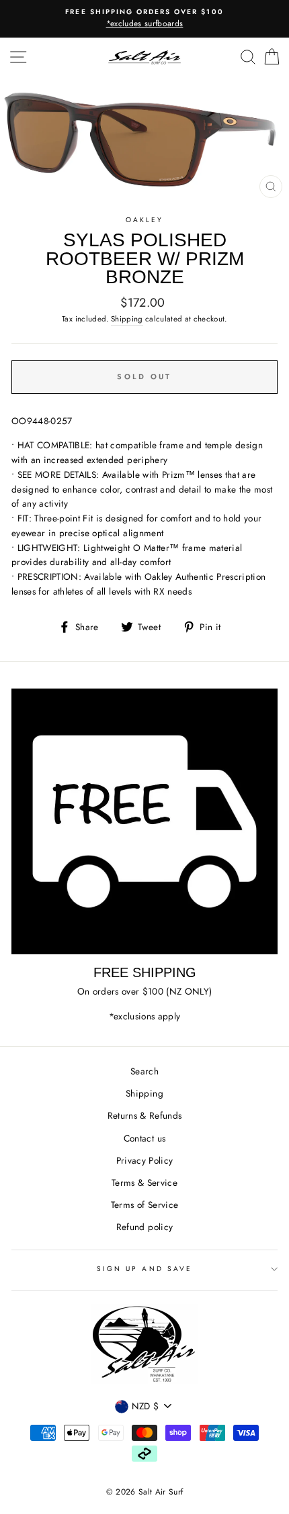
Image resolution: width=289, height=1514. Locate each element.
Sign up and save (144, 1269)
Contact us (144, 1138)
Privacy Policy (144, 1160)
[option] (144, 19)
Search (144, 1071)
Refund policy (144, 1226)
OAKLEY (144, 220)
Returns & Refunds (145, 1115)
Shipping (127, 318)
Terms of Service (144, 1204)
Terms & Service (144, 1182)
